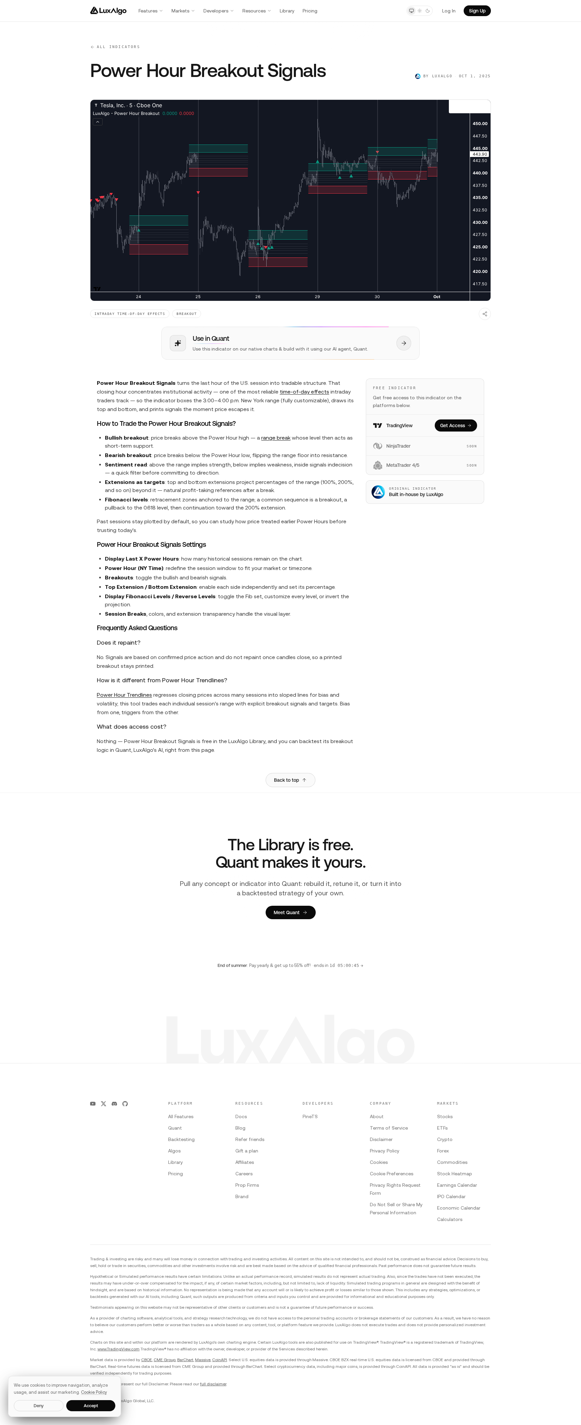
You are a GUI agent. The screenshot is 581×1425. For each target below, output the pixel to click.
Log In (449, 10)
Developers (215, 10)
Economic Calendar (458, 1208)
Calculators (449, 1219)
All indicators (118, 47)
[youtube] (92, 1103)
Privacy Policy (384, 1150)
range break (275, 438)
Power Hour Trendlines (124, 695)
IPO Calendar (451, 1196)
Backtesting (181, 1139)
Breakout (187, 314)
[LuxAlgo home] (108, 11)
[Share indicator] (485, 314)
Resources (254, 10)
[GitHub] (125, 1103)
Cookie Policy (94, 1392)
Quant (175, 1128)
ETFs (442, 1128)
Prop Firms (247, 1185)
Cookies (379, 1162)
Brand (241, 1196)
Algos (174, 1150)
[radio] (412, 11)
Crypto (445, 1139)
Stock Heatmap (454, 1173)
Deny (39, 1405)
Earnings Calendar (457, 1185)
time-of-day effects (304, 392)
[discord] (114, 1103)
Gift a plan (246, 1150)
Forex (443, 1150)
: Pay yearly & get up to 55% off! (290, 965)
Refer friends (249, 1139)
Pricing (310, 10)
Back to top (286, 780)
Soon (472, 446)
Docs (241, 1116)
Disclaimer (381, 1139)
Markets (180, 10)
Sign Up (477, 10)
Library (287, 10)
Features (148, 10)
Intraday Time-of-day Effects (129, 314)
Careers (244, 1173)
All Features (180, 1116)
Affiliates (244, 1162)
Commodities (452, 1162)
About (377, 1116)
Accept (91, 1405)
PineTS (310, 1116)
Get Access (452, 425)
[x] (103, 1103)
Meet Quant (287, 912)
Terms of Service (389, 1128)
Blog (240, 1128)
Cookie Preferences (391, 1173)
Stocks (445, 1116)
